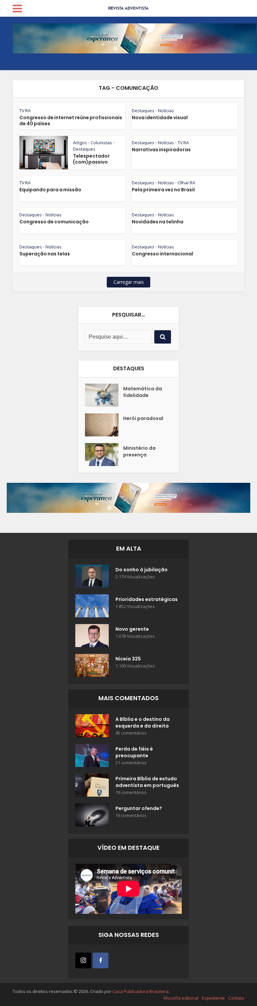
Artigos (80, 143)
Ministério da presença (139, 451)
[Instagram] (83, 960)
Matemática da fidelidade (142, 392)
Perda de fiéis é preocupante (134, 752)
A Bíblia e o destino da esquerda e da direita (142, 722)
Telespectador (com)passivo (91, 159)
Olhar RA (186, 183)
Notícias (166, 111)
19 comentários (131, 792)
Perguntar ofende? (138, 808)
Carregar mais (128, 282)
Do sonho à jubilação (141, 569)
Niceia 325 (128, 658)
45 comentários (131, 733)
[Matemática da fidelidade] (104, 395)
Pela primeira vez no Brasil (163, 189)
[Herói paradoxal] (104, 424)
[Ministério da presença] (104, 454)
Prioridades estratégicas (146, 599)
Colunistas (101, 143)
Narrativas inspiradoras (161, 149)
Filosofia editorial (181, 998)
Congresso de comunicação (54, 221)
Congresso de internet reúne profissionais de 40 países (70, 120)
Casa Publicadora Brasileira (140, 991)
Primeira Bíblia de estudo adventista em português (147, 782)
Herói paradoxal (143, 418)
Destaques (143, 111)
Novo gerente (132, 629)
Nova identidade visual (160, 117)
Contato (236, 998)
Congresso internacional (162, 253)
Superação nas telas (44, 253)
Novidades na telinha (157, 221)
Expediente (213, 998)
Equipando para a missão (50, 189)
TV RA (24, 111)
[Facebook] (100, 960)
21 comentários (131, 763)
